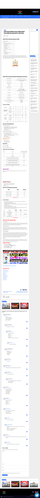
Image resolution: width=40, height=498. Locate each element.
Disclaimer (34, 496)
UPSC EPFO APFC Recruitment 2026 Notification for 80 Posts (34, 85)
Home (27, 496)
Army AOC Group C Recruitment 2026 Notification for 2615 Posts (34, 77)
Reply (26, 339)
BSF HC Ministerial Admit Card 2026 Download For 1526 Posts (34, 105)
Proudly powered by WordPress (4, 496)
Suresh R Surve (9, 424)
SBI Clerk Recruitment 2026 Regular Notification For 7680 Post (34, 98)
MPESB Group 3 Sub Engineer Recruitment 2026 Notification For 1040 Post (34, 91)
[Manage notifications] (1, 496)
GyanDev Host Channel (5, 17)
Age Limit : (6, 46)
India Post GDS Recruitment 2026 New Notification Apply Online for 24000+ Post (34, 60)
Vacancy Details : (6, 44)
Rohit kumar (7, 408)
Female (5, 51)
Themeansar (12, 496)
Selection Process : (6, 48)
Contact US (32, 496)
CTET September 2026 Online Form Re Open (33, 485)
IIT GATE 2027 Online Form (5, 306)
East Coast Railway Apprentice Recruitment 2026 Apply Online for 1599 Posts (34, 63)
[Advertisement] (19, 4)
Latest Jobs (4, 483)
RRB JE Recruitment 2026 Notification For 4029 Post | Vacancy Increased (34, 102)
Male (5, 50)
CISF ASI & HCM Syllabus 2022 (8, 52)
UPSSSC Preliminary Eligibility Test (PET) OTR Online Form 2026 (34, 72)
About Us (29, 496)
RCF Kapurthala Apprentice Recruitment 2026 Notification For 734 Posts (34, 69)
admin (10, 342)
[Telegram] (37, 495)
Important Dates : (6, 53)
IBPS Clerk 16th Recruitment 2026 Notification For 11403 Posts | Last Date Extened (34, 80)
